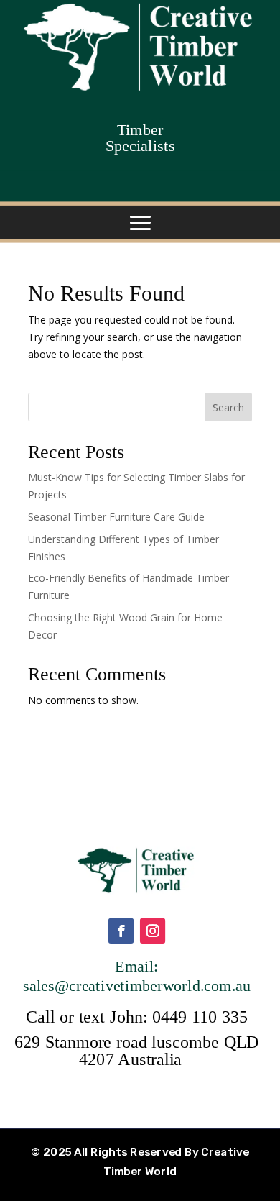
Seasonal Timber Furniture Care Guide (116, 517)
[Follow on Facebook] (120, 930)
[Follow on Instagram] (151, 930)
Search (228, 407)
